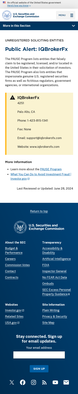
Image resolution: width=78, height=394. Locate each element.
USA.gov (11, 322)
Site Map (48, 322)
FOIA (45, 265)
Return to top (39, 211)
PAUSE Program (51, 169)
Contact (10, 271)
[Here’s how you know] (39, 4)
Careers (10, 259)
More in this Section (16, 25)
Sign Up (39, 368)
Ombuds (48, 283)
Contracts (11, 277)
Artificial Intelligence (56, 259)
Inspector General (54, 271)
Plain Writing (50, 310)
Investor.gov (13, 310)
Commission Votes (17, 265)
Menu (62, 15)
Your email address (39, 347)
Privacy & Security (54, 316)
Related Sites (14, 316)
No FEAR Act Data (54, 277)
